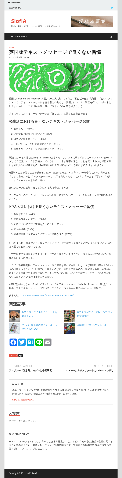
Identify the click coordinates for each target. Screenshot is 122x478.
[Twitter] (112, 8)
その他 (11, 47)
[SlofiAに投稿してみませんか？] (92, 26)
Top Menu (16, 2)
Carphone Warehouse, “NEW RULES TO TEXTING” (47, 295)
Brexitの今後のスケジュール (92, 325)
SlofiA (18, 21)
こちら (43, 449)
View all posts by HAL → (24, 400)
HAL (28, 58)
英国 (20, 356)
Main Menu (21, 37)
